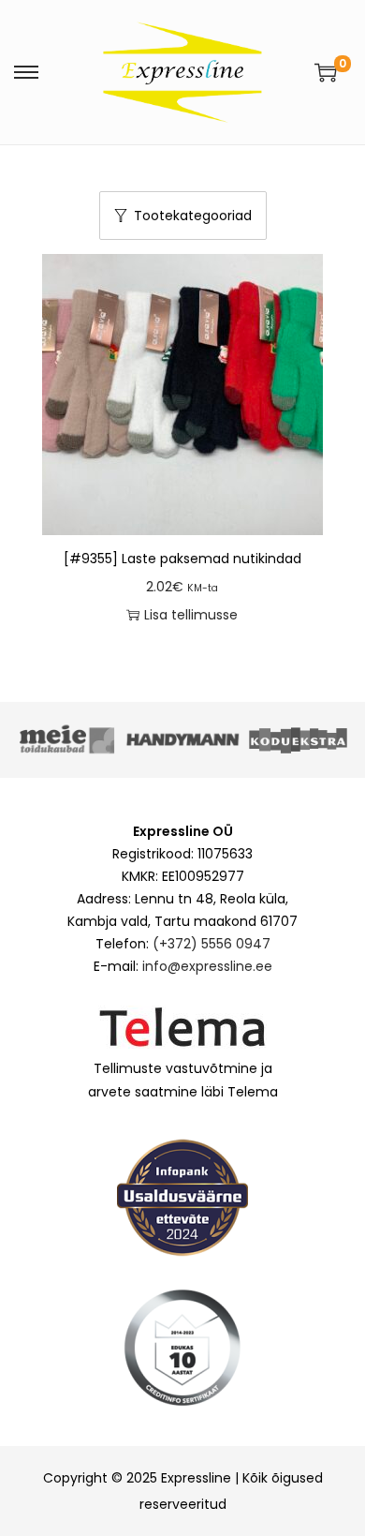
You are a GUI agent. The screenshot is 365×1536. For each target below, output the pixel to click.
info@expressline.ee (207, 966)
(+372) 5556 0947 (211, 943)
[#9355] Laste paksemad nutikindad (182, 558)
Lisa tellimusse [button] (191, 614)
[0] (325, 72)
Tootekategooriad (193, 215)
